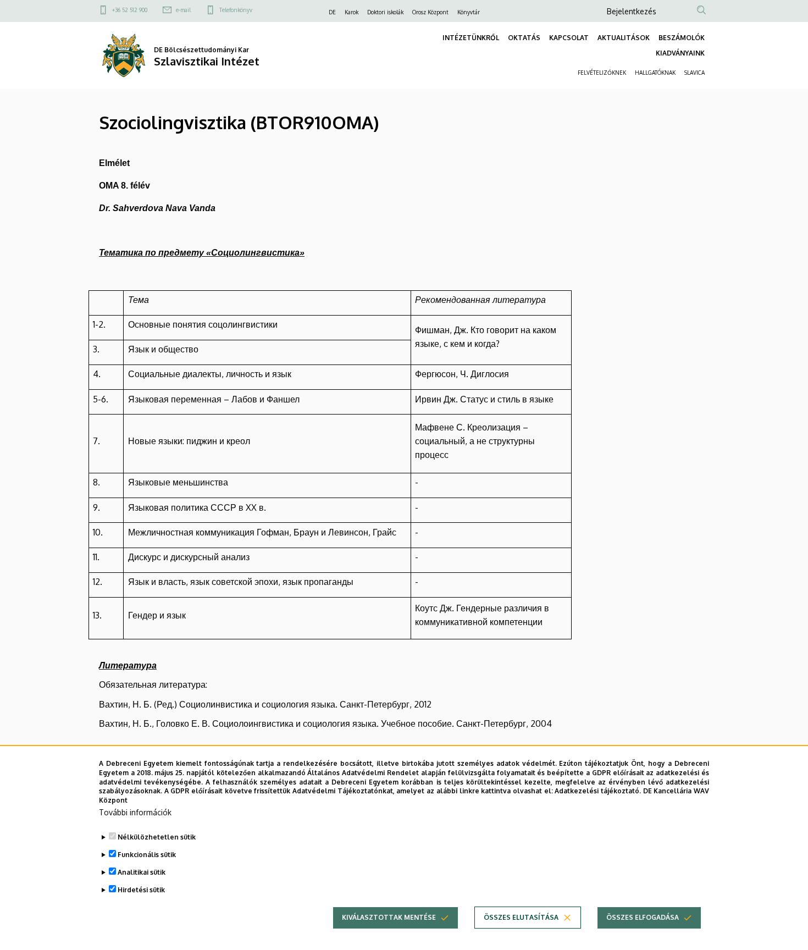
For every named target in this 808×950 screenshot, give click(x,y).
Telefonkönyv (235, 10)
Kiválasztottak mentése (389, 917)
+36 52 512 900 (129, 10)
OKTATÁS (524, 38)
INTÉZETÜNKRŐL (470, 38)
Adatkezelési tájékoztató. (598, 791)
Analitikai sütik (141, 872)
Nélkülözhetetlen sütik (157, 837)
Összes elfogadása (642, 917)
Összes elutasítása (521, 917)
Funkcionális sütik (147, 854)
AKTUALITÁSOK (623, 38)
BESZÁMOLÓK (681, 38)
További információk (135, 812)
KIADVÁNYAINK (680, 53)
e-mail (183, 10)
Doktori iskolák (385, 12)
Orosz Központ (430, 12)
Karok (351, 12)
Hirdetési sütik (141, 890)
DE (332, 12)
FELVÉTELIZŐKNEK (602, 72)
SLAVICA (694, 72)
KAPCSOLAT (569, 38)
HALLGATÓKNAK (655, 72)
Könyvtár (468, 12)
